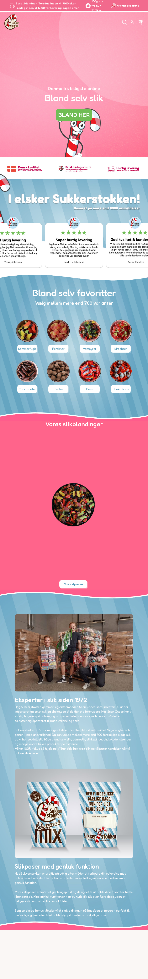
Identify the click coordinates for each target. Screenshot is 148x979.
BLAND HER (74, 114)
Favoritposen (73, 584)
